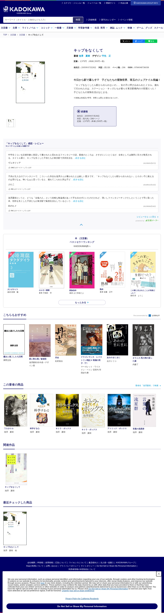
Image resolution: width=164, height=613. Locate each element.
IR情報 (40, 562)
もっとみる (80, 302)
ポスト (127, 41)
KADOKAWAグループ (125, 562)
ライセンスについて (77, 562)
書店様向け (93, 562)
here (43, 583)
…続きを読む (79, 158)
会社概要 (31, 562)
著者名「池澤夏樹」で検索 (146, 385)
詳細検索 (92, 20)
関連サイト (111, 3)
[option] (16, 472)
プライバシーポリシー (69, 566)
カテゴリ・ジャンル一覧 (74, 3)
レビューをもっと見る (146, 217)
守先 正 (106, 56)
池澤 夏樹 (84, 56)
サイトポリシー (87, 566)
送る (152, 41)
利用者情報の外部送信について (82, 569)
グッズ (148, 27)
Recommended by (140, 315)
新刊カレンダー (108, 20)
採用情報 (49, 562)
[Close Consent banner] (158, 573)
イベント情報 (126, 20)
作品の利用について (34, 566)
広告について (61, 562)
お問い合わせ (51, 566)
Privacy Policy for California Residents (82, 599)
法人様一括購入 (107, 562)
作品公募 (124, 3)
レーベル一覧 (95, 3)
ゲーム (140, 27)
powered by (140, 221)
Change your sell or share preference (78, 591)
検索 (78, 19)
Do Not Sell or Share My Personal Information (116, 566)
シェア (140, 41)
